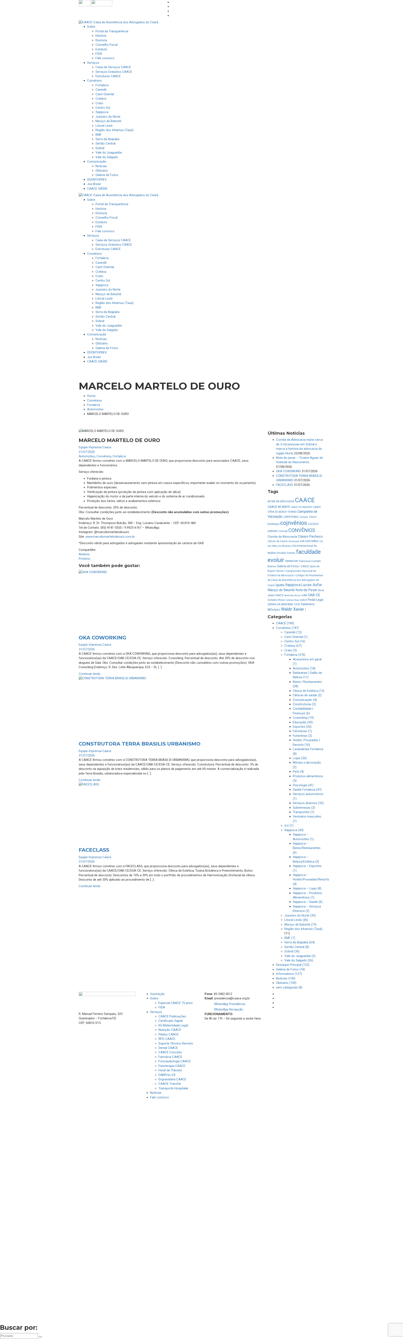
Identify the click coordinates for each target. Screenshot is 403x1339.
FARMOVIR (291, 561)
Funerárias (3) (302, 736)
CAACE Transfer (169, 1084)
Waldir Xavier (292, 609)
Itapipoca (293, 585)
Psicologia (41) (303, 785)
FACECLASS (94, 850)
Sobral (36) (292, 951)
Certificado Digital (170, 1021)
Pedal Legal (315, 600)
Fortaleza (93, 405)
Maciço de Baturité (281, 590)
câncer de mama (278, 541)
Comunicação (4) (305, 700)
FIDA (161, 1007)
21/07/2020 (87, 452)
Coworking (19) (303, 718)
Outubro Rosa (276, 599)
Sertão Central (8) (296, 947)
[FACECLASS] (170, 812)
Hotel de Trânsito (170, 1070)
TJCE (297, 604)
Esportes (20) (302, 727)
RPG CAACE (166, 1039)
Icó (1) (288, 825)
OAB (304, 595)
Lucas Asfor (311, 585)
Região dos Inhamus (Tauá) (303, 929)
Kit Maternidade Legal (173, 1025)
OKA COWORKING (102, 638)
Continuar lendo (90, 674)
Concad (283, 531)
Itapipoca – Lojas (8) (307, 888)
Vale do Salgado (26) (298, 960)
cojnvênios (293, 523)
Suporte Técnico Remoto (175, 1043)
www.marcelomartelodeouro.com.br (110, 536)
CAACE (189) (285, 623)
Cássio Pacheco (310, 536)
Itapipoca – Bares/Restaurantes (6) (307, 848)
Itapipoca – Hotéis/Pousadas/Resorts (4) (311, 879)
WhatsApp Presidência (229, 1004)
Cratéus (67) (293, 646)
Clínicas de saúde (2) (307, 695)
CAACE (305, 500)
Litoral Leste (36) (296, 920)
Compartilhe (87, 550)
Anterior (84, 554)
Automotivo (95, 409)
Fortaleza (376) (294, 655)
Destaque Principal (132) (292, 965)
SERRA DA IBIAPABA (280, 604)
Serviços (156, 1012)
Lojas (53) (300, 758)
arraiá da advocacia (281, 501)
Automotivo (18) (304, 668)
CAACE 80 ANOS (279, 506)
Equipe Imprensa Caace (95, 447)
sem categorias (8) (289, 987)
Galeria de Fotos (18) (290, 969)
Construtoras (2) (304, 704)
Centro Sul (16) (294, 641)
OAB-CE (314, 595)
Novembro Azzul (292, 595)
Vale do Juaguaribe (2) (299, 956)
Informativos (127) (289, 974)
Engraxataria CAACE (172, 1079)
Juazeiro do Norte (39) (300, 915)
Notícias (155, 1093)
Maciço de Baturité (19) (300, 924)
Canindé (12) (293, 632)
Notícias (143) (285, 978)
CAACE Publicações (172, 1016)
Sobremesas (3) (304, 808)
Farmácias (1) (302, 731)
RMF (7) (289, 938)
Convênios (94, 400)
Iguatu (279, 585)
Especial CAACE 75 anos (175, 1003)
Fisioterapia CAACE (171, 1066)
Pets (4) (298, 771)
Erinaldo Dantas (286, 553)
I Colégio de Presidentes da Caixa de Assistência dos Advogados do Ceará (295, 580)
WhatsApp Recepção (228, 1009)
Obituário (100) (286, 983)
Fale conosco (159, 1097)
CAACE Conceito (170, 1052)
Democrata (293, 541)
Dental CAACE (168, 1048)
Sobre (154, 998)
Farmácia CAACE (170, 1057)
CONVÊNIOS (301, 530)
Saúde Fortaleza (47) (307, 789)
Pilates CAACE (168, 1034)
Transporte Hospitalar (173, 1088)
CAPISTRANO (291, 516)
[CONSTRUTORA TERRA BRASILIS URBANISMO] (170, 706)
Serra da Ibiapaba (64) (299, 942)
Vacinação (157, 994)
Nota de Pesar (306, 590)
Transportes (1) (303, 812)
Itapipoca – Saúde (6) (307, 902)
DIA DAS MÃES (309, 541)
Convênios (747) (287, 628)
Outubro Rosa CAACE (296, 600)
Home (91, 396)
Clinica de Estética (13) (308, 691)
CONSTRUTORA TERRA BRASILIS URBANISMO (139, 744)
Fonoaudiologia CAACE (174, 1061)
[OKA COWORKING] (170, 600)
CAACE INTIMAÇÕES (301, 507)
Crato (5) (290, 650)
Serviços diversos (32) (308, 803)
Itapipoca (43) (294, 830)
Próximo (84, 559)
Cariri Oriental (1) (295, 637)
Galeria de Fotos (288, 566)
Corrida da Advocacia (282, 536)
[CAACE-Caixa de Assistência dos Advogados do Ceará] (118, 22)
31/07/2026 (87, 649)
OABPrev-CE (167, 1075)
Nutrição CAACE (169, 1030)
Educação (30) (303, 722)
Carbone (304, 517)
